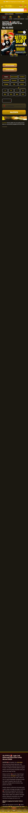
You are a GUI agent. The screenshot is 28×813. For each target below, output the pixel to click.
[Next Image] (24, 44)
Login (8, 811)
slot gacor (13, 775)
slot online (19, 762)
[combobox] (12, 10)
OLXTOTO (14, 112)
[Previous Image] (3, 44)
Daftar (14, 810)
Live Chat (25, 811)
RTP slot (10, 806)
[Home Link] (9, 6)
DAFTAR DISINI (9, 65)
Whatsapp (19, 811)
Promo (3, 811)
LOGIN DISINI (10, 70)
